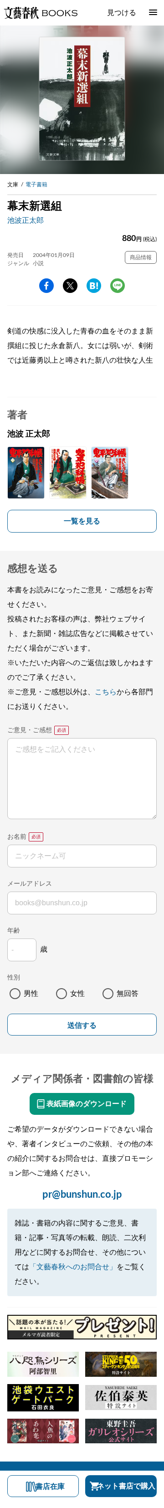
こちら (106, 692)
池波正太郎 (25, 220)
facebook (46, 285)
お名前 (16, 837)
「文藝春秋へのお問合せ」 (73, 1267)
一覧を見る (82, 521)
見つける (121, 12)
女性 (77, 993)
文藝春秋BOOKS (40, 13)
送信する (82, 1025)
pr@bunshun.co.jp (82, 1195)
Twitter (70, 285)
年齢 (13, 931)
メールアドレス (29, 884)
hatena (94, 285)
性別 (13, 978)
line (117, 285)
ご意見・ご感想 (29, 730)
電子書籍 (36, 184)
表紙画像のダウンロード (86, 1104)
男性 (31, 993)
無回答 (127, 993)
